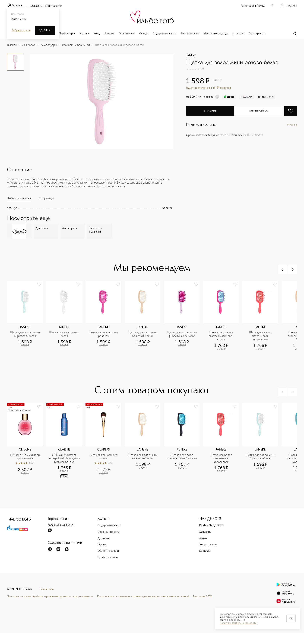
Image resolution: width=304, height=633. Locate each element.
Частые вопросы (107, 557)
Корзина (292, 5)
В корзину (210, 111)
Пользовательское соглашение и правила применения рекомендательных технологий (143, 596)
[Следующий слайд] (292, 269)
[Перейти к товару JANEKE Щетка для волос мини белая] (66, 316)
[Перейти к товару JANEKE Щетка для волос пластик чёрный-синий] (183, 443)
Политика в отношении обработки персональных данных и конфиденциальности (50, 596)
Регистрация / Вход (253, 6)
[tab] (19, 199)
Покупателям (53, 6)
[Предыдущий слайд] (282, 269)
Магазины (36, 6)
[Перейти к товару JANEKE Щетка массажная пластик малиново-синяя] (222, 316)
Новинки (109, 33)
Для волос (29, 45)
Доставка (103, 538)
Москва (17, 5)
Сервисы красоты (108, 532)
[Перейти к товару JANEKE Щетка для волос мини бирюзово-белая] (26, 316)
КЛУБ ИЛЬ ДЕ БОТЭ (211, 525)
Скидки (143, 33)
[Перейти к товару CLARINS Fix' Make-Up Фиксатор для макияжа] (26, 443)
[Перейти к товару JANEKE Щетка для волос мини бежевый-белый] (144, 316)
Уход (97, 33)
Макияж (84, 33)
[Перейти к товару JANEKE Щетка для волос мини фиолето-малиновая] (183, 316)
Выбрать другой (21, 30)
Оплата (101, 544)
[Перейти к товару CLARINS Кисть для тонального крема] (105, 443)
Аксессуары (49, 45)
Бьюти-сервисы (189, 33)
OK (291, 619)
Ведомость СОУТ (202, 596)
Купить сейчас (259, 111)
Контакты (205, 551)
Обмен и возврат (108, 551)
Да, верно (45, 30)
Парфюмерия (67, 33)
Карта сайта (47, 589)
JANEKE (191, 55)
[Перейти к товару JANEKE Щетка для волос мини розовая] (105, 316)
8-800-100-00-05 (61, 525)
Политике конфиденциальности (238, 623)
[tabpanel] (89, 208)
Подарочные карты (164, 33)
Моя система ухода (216, 33)
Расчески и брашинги (76, 45)
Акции (240, 33)
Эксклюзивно (127, 33)
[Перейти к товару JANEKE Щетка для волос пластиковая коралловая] (262, 316)
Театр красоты (257, 33)
